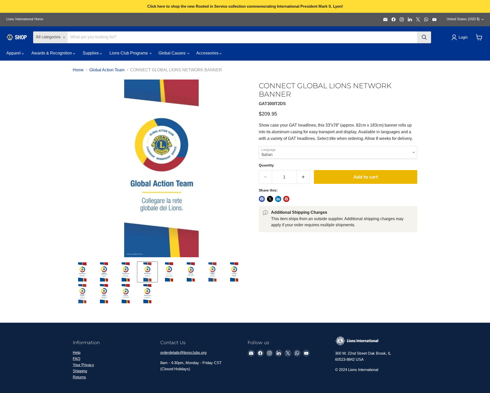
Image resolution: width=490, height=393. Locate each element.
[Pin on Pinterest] (286, 199)
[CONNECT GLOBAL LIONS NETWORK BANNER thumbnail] (82, 272)
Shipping (80, 371)
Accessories (207, 53)
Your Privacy (83, 365)
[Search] (424, 37)
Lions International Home (24, 19)
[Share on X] (270, 199)
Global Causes (172, 53)
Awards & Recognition (52, 53)
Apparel (14, 53)
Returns (79, 377)
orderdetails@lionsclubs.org (183, 352)
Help (76, 352)
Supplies (91, 53)
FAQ (76, 358)
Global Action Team (107, 70)
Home (78, 70)
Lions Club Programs (129, 53)
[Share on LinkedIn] (278, 199)
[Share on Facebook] (262, 199)
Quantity (266, 165)
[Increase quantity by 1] (303, 177)
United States (463, 19)
